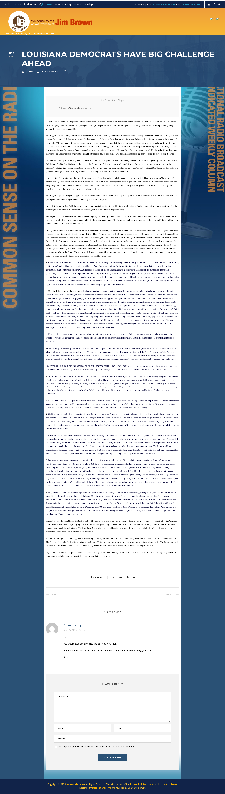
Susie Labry (72, 625)
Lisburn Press (169, 784)
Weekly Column (51, 72)
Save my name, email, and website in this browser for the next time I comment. (96, 746)
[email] (209, 4)
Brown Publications (141, 784)
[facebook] (214, 4)
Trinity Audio (74, 108)
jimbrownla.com (74, 784)
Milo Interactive (102, 787)
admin (29, 72)
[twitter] (219, 4)
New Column (61, 4)
